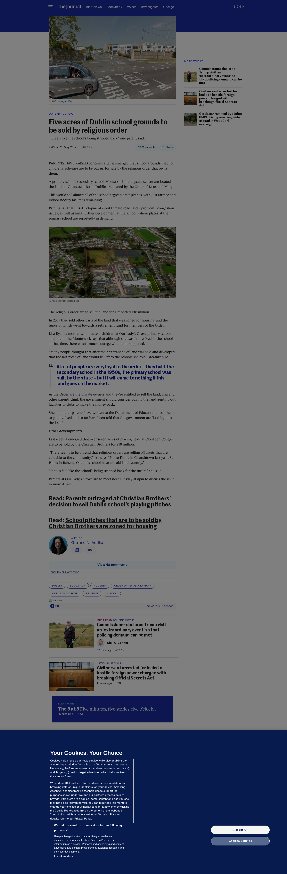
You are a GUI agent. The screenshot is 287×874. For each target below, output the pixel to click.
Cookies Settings (240, 841)
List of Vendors (63, 856)
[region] (143, 802)
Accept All (240, 829)
